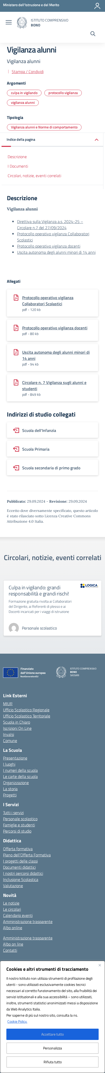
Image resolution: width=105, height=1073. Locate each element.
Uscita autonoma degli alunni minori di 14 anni (56, 252)
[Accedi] (97, 6)
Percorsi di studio (17, 831)
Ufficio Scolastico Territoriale (26, 716)
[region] (52, 1017)
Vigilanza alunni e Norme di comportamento (44, 127)
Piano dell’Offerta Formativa (27, 855)
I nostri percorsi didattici (23, 873)
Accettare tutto (52, 1034)
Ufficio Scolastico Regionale (26, 710)
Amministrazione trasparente (27, 921)
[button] (52, 140)
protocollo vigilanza (63, 92)
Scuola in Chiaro (16, 722)
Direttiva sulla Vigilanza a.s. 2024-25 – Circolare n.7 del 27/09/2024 (50, 224)
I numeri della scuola (20, 770)
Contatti (10, 950)
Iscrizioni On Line (17, 728)
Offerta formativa (18, 849)
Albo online (12, 928)
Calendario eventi (18, 915)
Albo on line (13, 944)
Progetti (10, 795)
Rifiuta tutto (53, 1062)
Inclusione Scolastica (20, 879)
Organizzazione (16, 783)
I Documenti (18, 166)
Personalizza (52, 1048)
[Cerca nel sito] (93, 34)
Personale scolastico (20, 819)
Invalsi (8, 734)
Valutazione (13, 886)
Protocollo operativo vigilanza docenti (48, 246)
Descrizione (17, 157)
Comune (10, 740)
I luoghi (9, 764)
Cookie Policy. (17, 1021)
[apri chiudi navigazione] (9, 23)
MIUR (7, 704)
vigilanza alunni (23, 102)
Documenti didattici (19, 867)
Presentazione (15, 758)
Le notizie (11, 903)
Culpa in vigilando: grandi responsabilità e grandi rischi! (39, 590)
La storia (10, 789)
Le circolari (12, 909)
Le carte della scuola (20, 776)
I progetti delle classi (20, 861)
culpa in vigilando (24, 92)
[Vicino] (100, 965)
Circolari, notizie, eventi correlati (34, 176)
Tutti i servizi (13, 812)
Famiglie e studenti (19, 825)
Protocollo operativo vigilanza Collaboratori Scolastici (47, 301)
